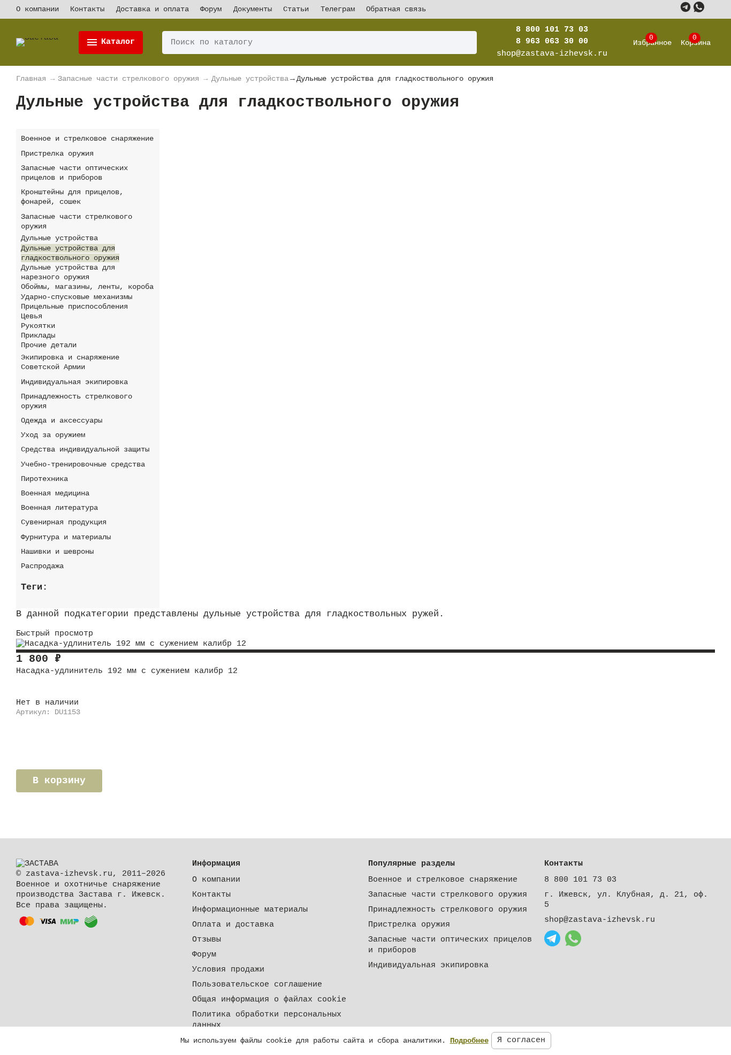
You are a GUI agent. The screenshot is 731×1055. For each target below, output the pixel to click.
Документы (252, 9)
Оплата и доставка (233, 924)
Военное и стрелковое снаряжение (442, 879)
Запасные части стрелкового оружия (447, 894)
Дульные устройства (59, 238)
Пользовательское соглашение (257, 984)
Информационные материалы (250, 909)
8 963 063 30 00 (552, 41)
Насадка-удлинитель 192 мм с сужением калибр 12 (127, 671)
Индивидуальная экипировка (428, 965)
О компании (37, 9)
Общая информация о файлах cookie (269, 999)
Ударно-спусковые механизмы (76, 297)
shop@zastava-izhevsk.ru (599, 919)
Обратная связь (396, 9)
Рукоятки (38, 326)
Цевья (31, 316)
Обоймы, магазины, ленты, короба (87, 286)
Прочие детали (49, 345)
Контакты (87, 9)
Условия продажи (228, 969)
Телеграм (338, 9)
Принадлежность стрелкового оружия (447, 909)
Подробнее (469, 1040)
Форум (211, 9)
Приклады (38, 335)
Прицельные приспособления (74, 306)
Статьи (296, 9)
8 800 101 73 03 (552, 29)
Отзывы (206, 939)
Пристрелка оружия (409, 924)
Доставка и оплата (152, 9)
